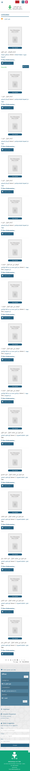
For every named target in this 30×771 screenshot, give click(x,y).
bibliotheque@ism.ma (16, 769)
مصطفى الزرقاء (5, 55)
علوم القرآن (7, 19)
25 (20, 662)
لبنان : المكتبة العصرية (22, 435)
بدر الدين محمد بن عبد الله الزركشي (10, 267)
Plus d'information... (9, 60)
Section (4, 694)
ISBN (2, 739)
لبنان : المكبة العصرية (22, 477)
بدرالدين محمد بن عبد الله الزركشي (10, 393)
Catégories (5, 680)
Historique (6, 709)
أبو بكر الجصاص (5, 99)
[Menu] (15, 8)
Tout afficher (25, 662)
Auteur (2, 734)
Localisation (6, 687)
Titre (2, 728)
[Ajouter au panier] (2, 63)
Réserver (26, 67)
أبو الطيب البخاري (5, 435)
